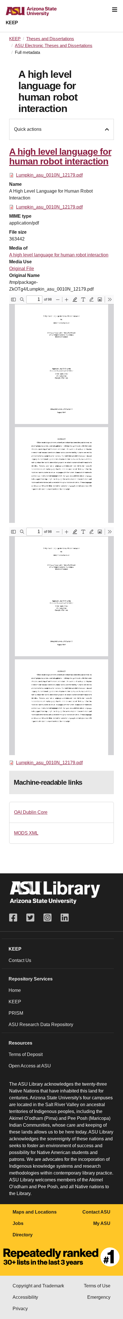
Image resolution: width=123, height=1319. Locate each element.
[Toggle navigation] (114, 10)
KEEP (12, 22)
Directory (23, 1234)
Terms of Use (97, 1285)
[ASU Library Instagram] (47, 917)
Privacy (20, 1308)
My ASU (101, 1223)
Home (15, 990)
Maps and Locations (35, 1212)
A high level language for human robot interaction (58, 254)
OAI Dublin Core (30, 812)
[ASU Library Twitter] (30, 917)
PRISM (16, 1013)
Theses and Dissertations (50, 38)
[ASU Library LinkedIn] (64, 917)
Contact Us (20, 960)
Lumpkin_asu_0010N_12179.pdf (49, 175)
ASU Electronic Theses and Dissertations (53, 45)
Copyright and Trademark (38, 1285)
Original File (21, 268)
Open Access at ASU (30, 1065)
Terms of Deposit (26, 1054)
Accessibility (25, 1297)
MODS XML (26, 833)
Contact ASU (96, 1212)
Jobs (18, 1223)
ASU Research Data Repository (41, 1024)
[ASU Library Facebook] (15, 917)
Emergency (98, 1297)
